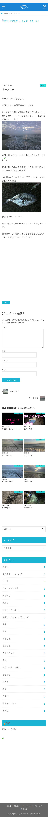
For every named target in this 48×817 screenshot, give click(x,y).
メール (4, 360)
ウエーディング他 (10, 588)
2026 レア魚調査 (9, 729)
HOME (9, 806)
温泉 (5, 689)
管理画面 (24, 809)
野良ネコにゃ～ (9, 703)
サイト (4, 370)
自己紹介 (17, 806)
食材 (5, 660)
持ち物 (5, 682)
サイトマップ (37, 806)
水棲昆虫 (6, 646)
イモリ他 (6, 639)
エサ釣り (6, 595)
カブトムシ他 (8, 653)
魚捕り (5, 603)
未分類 (5, 710)
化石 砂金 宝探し (11, 667)
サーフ (7, 303)
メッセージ (26, 806)
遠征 (5, 624)
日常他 (5, 696)
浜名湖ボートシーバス (12, 574)
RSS (8, 723)
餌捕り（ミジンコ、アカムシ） (16, 617)
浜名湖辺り (22, 814)
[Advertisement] (24, 54)
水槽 (5, 631)
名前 (3, 351)
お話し (5, 567)
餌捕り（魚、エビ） (11, 610)
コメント (6, 328)
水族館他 (6, 674)
